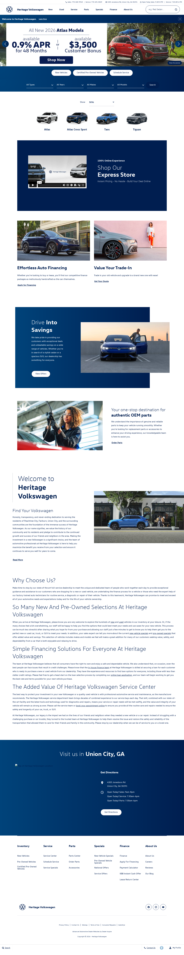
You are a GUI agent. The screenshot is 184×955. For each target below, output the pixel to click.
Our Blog (149, 873)
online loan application (121, 675)
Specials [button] (99, 10)
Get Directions (111, 812)
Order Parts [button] (117, 442)
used (121, 622)
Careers (148, 861)
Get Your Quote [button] (101, 281)
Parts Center (74, 856)
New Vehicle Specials (103, 856)
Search (153, 85)
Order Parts (74, 861)
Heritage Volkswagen (99, 936)
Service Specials (50, 867)
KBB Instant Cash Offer (130, 873)
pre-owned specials (162, 633)
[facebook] (149, 907)
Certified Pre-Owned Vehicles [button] (90, 72)
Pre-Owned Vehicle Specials (103, 861)
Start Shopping (105, 194)
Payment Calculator (129, 867)
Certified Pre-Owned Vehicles (27, 867)
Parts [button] (86, 10)
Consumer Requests (109, 925)
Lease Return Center (129, 879)
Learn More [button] (43, 19)
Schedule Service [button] (121, 72)
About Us (149, 856)
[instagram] (156, 907)
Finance (123, 856)
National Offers (101, 867)
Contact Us (75, 925)
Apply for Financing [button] (27, 285)
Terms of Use (95, 925)
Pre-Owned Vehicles (26, 861)
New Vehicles (23, 856)
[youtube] (163, 907)
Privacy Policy (64, 925)
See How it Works (125, 194)
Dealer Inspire (107, 931)
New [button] (50, 10)
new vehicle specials (138, 633)
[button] (5, 44)
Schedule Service (51, 861)
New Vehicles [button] (61, 72)
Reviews (149, 867)
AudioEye (121, 925)
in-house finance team (98, 667)
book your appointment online (90, 705)
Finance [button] (113, 10)
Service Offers (100, 873)
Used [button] (61, 10)
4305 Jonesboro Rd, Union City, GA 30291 (122, 2)
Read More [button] (18, 559)
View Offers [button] (40, 373)
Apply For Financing (129, 861)
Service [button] (74, 10)
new (112, 622)
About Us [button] (128, 10)
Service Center (50, 856)
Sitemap (85, 925)
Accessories (74, 867)
